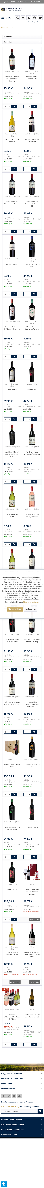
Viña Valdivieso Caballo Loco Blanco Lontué (32, 1016)
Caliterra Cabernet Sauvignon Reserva (32, 328)
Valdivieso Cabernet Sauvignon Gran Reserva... (12, 79)
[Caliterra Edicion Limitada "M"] (31, 59)
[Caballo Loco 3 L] (12, 872)
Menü (8, 17)
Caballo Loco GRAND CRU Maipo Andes (12, 641)
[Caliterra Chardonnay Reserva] (12, 121)
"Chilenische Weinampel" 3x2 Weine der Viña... (12, 1017)
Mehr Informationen (31, 602)
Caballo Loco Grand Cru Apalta (32, 265)
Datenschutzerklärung (10, 1106)
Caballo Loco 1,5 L (32, 827)
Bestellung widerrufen (35, 22)
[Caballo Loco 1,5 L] (31, 809)
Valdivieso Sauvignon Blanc (12, 515)
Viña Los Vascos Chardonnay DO (12, 953)
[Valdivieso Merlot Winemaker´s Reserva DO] (31, 184)
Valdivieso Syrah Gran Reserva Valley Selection (12, 703)
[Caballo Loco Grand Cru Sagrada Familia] (12, 809)
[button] (4, 1184)
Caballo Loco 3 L (12, 890)
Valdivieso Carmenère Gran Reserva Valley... (32, 641)
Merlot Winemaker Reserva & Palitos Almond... (31, 892)
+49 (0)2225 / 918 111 (31, 2)
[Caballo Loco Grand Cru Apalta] (31, 246)
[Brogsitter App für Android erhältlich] (19, 1096)
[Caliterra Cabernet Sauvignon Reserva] (31, 309)
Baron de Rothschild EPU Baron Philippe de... (12, 328)
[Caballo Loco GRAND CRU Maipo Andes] (12, 622)
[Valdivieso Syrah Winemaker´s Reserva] (31, 434)
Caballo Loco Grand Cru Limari (32, 765)
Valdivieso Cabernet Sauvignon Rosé (32, 515)
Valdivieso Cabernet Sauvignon (32, 140)
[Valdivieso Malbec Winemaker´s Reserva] (12, 184)
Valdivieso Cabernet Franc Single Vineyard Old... (12, 454)
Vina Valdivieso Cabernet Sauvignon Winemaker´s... (32, 704)
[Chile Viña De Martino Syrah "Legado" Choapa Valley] (31, 934)
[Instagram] (8, 1096)
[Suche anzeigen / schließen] (17, 17)
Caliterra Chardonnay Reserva (12, 140)
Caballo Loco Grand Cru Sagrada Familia (12, 828)
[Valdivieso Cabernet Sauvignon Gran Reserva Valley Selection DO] (12, 59)
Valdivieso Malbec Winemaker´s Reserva (12, 203)
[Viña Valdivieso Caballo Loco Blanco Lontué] (31, 997)
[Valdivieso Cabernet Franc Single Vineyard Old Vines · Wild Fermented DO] (12, 434)
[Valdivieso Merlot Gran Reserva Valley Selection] (31, 559)
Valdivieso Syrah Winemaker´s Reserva (32, 453)
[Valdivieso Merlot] (12, 246)
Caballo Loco (31, 389)
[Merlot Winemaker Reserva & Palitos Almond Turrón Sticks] (31, 872)
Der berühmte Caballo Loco (12, 765)
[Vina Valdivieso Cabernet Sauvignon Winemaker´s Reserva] (31, 684)
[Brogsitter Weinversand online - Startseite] (11, 9)
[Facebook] (3, 1096)
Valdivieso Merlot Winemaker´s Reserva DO (32, 204)
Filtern (9, 37)
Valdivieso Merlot (12, 264)
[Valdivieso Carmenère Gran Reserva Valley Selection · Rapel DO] (31, 622)
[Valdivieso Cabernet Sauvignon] (31, 121)
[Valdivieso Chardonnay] (12, 559)
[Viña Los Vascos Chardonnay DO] (12, 934)
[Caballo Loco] (31, 371)
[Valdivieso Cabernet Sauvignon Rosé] (31, 496)
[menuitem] (6, 17)
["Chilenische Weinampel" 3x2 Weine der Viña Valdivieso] (12, 997)
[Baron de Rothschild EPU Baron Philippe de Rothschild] (12, 309)
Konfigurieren (30, 609)
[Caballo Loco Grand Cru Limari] (31, 747)
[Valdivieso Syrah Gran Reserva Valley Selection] (12, 684)
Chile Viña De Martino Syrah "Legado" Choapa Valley (32, 954)
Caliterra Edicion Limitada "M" (32, 78)
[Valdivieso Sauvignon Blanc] (12, 496)
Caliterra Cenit (12, 389)
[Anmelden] (34, 17)
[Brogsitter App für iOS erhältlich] (14, 1096)
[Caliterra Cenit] (12, 371)
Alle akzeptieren (14, 609)
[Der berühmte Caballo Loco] (12, 747)
